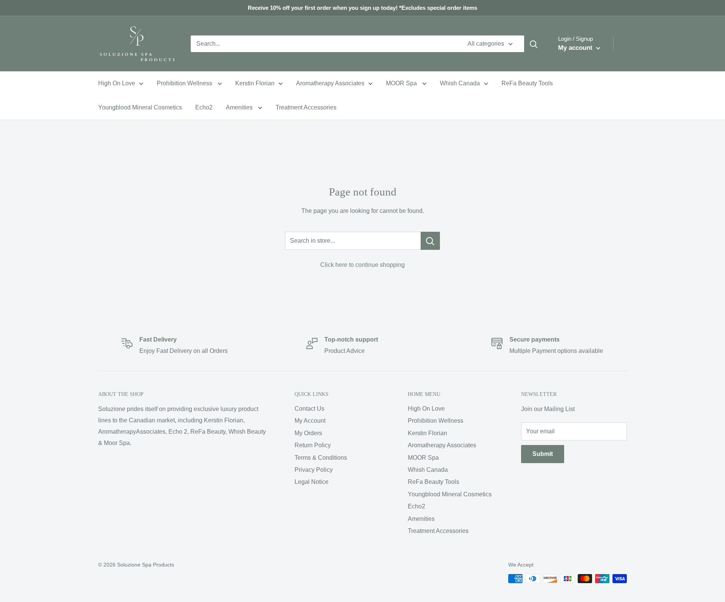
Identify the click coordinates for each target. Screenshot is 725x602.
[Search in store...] (430, 241)
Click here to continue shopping (362, 265)
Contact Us (309, 408)
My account (576, 47)
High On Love (116, 83)
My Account (310, 420)
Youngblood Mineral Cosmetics (140, 107)
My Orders (308, 433)
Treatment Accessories (306, 107)
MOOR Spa (402, 83)
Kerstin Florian (255, 83)
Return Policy (313, 445)
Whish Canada (460, 83)
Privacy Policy (314, 470)
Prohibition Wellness (185, 83)
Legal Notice (312, 482)
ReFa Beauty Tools (527, 83)
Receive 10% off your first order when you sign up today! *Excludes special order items (362, 8)
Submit (542, 454)
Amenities (240, 107)
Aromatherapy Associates (330, 83)
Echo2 (204, 107)
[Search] (533, 43)
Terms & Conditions (321, 457)
